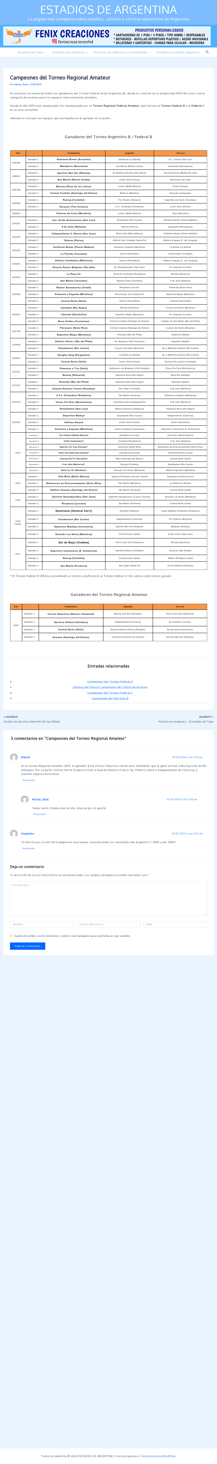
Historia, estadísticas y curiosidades (120, 52)
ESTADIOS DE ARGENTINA (108, 9)
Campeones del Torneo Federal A (110, 681)
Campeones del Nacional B (110, 698)
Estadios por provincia (68, 52)
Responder (29, 780)
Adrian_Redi (40, 799)
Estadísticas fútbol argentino (178, 52)
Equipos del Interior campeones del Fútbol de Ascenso (110, 687)
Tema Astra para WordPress (158, 1456)
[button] (44, 52)
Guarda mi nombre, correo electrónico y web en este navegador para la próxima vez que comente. (72, 936)
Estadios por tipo (30, 52)
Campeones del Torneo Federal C (110, 692)
